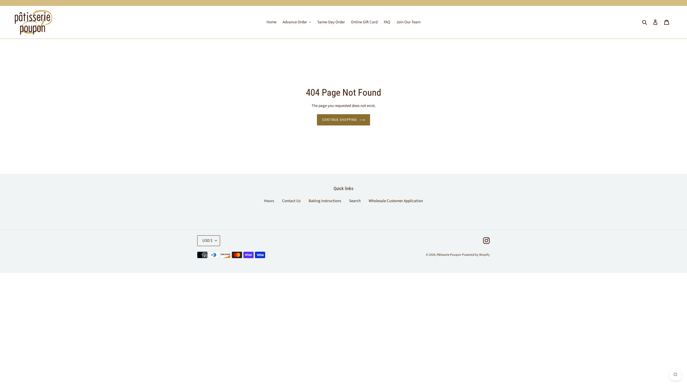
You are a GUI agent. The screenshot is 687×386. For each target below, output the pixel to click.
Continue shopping (339, 120)
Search (355, 201)
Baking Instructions (325, 201)
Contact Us (291, 201)
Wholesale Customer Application (396, 201)
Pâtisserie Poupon (449, 255)
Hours (269, 201)
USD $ (207, 240)
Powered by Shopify (476, 255)
